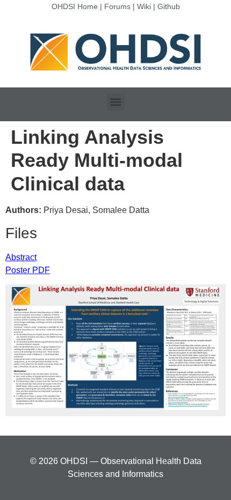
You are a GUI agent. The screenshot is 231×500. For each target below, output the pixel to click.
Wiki (144, 6)
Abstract (21, 257)
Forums (117, 6)
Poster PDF (27, 270)
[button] (116, 102)
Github (168, 6)
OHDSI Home (75, 6)
